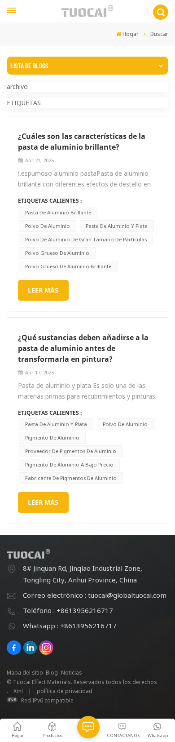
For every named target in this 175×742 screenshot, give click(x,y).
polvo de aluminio (47, 225)
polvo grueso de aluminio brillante (68, 266)
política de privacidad (64, 691)
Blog (52, 672)
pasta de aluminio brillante (58, 212)
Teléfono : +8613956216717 (68, 610)
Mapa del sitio (25, 672)
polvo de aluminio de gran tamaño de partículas (86, 239)
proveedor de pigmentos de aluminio (70, 451)
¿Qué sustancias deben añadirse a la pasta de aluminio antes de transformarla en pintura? (83, 348)
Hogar (130, 34)
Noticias (71, 672)
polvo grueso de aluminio (57, 252)
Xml (18, 691)
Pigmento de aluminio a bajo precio (69, 464)
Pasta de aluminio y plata (117, 225)
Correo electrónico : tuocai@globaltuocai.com (94, 595)
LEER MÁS (43, 290)
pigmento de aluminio (52, 437)
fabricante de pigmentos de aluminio (71, 478)
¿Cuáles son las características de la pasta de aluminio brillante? (81, 141)
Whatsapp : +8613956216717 (70, 625)
